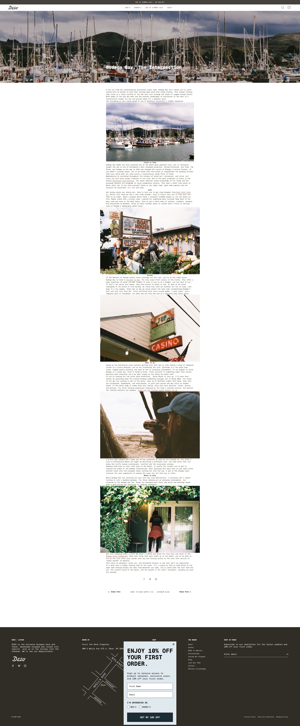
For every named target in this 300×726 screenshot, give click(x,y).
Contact (191, 666)
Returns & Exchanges (197, 669)
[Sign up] (287, 654)
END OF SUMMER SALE (154, 7)
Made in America (195, 651)
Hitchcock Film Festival (123, 181)
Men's (127, 7)
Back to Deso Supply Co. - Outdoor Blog (150, 592)
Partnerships (193, 654)
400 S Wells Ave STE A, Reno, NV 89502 (103, 648)
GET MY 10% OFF (150, 717)
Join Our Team (194, 663)
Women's (137, 7)
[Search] (282, 8)
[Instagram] (25, 666)
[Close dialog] (173, 644)
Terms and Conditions (266, 717)
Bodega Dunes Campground (117, 556)
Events (191, 647)
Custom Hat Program (196, 657)
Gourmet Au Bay (133, 280)
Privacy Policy (250, 717)
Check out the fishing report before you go (157, 390)
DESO (19, 717)
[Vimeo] (19, 666)
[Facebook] (13, 666)
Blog (190, 660)
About (169, 7)
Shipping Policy (282, 717)
